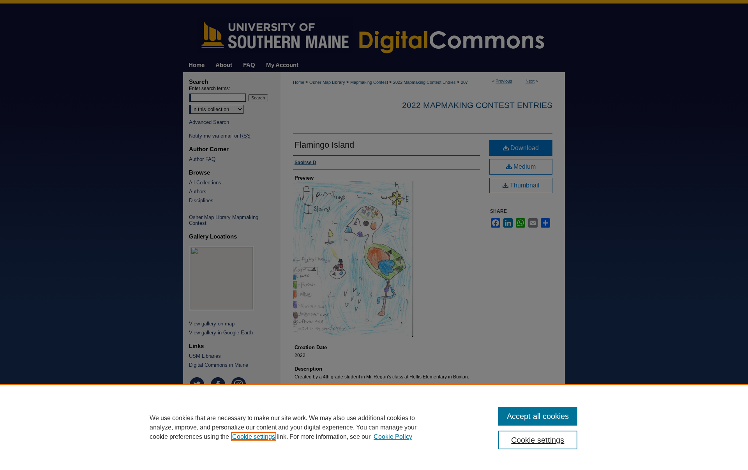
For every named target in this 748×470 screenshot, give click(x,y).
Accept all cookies (538, 416)
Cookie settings (253, 436)
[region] (374, 427)
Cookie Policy (393, 436)
